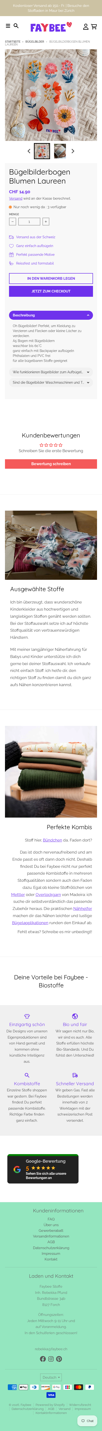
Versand (15, 198)
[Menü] (8, 26)
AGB (51, 1409)
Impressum (83, 1409)
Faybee (26, 1405)
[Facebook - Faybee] (43, 1359)
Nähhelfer (82, 908)
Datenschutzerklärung (28, 1409)
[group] (42, 151)
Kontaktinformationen (51, 1413)
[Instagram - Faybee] (51, 1359)
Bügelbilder (34, 41)
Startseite (12, 41)
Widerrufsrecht (80, 1405)
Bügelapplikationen (30, 922)
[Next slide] (72, 151)
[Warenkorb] (94, 27)
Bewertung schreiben (51, 464)
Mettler (18, 894)
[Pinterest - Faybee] (59, 1359)
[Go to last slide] (29, 151)
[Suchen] (16, 26)
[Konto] (86, 27)
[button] (51, 315)
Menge (14, 214)
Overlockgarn (48, 894)
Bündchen (52, 840)
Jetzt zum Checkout (51, 291)
